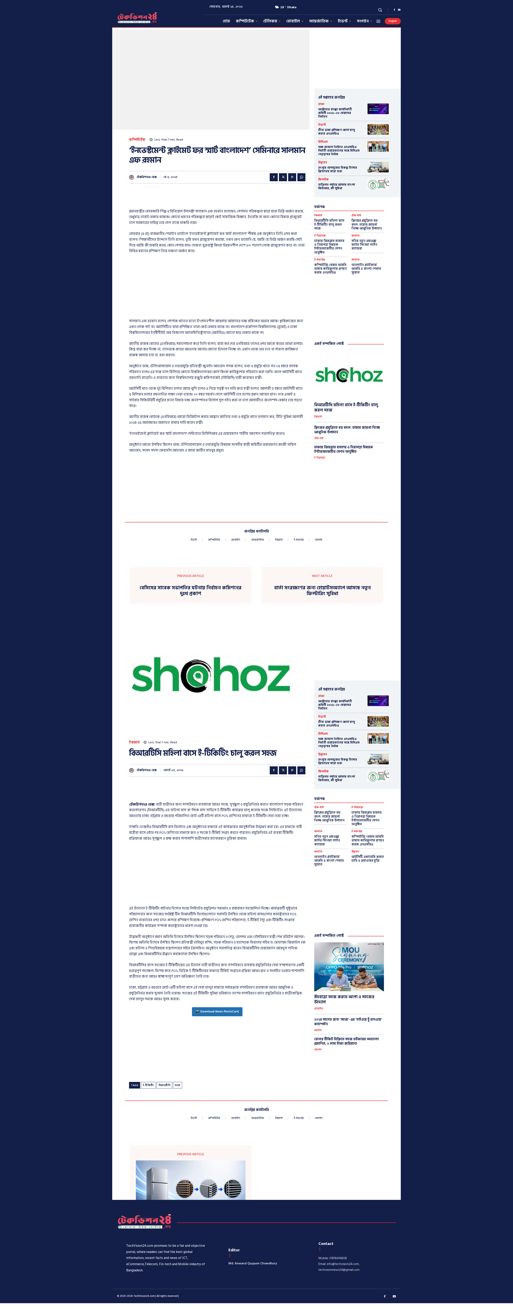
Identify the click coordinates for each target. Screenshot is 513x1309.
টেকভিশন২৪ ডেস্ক (147, 177)
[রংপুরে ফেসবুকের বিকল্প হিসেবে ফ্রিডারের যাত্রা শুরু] (378, 167)
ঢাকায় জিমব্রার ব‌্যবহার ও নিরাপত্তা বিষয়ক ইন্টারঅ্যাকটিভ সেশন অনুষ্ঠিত (329, 246)
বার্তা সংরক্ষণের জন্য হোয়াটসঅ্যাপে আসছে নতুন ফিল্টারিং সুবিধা (322, 591)
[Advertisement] (202, 199)
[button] (380, 10)
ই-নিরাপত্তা (320, 235)
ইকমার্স (318, 215)
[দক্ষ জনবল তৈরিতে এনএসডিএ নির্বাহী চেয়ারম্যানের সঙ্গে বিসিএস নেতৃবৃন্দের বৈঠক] (378, 146)
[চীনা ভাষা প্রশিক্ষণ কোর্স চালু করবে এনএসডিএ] (378, 129)
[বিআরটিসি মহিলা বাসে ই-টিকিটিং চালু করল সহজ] (349, 374)
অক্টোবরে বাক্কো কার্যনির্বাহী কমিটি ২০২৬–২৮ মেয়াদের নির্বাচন (335, 113)
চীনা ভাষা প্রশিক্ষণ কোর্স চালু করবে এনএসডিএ (336, 132)
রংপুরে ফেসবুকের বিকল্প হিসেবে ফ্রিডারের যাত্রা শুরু (337, 169)
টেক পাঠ (356, 215)
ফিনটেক (323, 179)
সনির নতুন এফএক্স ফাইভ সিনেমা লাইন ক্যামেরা (364, 244)
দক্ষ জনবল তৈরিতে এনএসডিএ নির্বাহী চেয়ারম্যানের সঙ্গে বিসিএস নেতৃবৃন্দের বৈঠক (339, 151)
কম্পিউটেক (137, 140)
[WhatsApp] (301, 177)
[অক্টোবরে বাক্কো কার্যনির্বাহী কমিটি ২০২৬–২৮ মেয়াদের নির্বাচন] (378, 109)
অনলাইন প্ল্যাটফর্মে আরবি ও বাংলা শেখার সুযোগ (366, 268)
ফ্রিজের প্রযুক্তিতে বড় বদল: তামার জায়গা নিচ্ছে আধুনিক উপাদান (366, 224)
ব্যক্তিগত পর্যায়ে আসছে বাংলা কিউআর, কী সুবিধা (336, 186)
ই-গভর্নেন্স (319, 260)
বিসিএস (323, 141)
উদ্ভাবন (322, 162)
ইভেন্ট (322, 124)
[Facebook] (394, 10)
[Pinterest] (292, 177)
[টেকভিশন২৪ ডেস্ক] (132, 177)
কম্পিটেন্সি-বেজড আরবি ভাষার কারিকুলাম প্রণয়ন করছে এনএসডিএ (330, 268)
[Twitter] (283, 177)
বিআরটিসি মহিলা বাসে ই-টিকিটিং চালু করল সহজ (329, 224)
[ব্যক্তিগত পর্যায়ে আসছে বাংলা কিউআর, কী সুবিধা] (378, 184)
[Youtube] (399, 10)
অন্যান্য (355, 235)
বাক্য (321, 104)
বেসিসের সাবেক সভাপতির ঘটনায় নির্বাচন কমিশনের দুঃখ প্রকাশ (190, 591)
